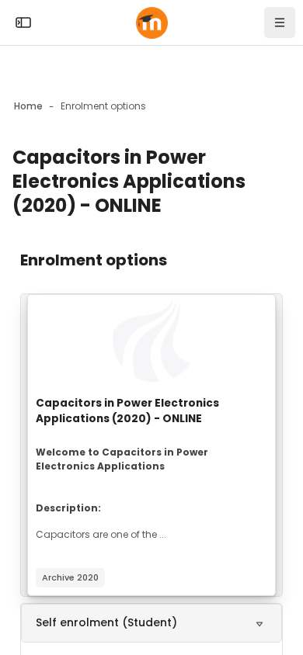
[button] (151, 623)
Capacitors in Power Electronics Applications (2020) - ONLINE (127, 411)
